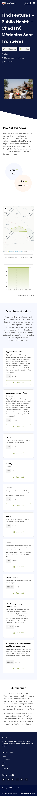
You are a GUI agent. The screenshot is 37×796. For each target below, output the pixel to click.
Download (20, 382)
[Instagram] (13, 779)
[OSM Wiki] (22, 779)
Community (18, 3)
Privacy (32, 793)
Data (3, 762)
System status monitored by (10, 793)
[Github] (17, 779)
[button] (5, 208)
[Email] (26, 779)
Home (4, 756)
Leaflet (10, 251)
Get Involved (6, 759)
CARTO (31, 251)
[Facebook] (4, 779)
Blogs (4, 765)
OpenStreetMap (18, 251)
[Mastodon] (8, 779)
